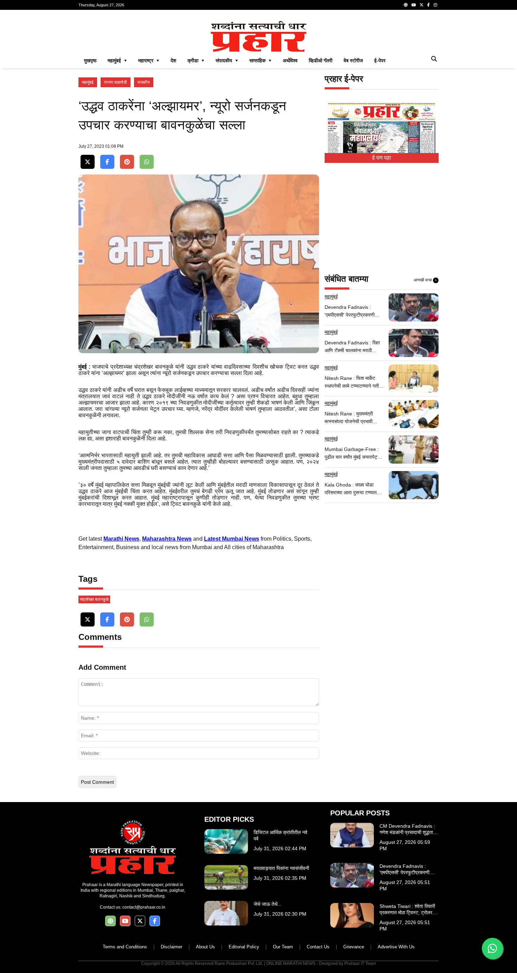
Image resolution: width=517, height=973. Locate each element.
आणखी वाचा (425, 280)
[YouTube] (413, 5)
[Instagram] (435, 5)
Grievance (353, 946)
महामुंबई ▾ (117, 60)
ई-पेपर (379, 60)
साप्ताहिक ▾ (260, 60)
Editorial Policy (244, 946)
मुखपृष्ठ (90, 60)
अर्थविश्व (290, 60)
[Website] (406, 5)
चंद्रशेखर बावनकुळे (94, 599)
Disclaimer (171, 946)
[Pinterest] (127, 162)
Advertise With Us (396, 946)
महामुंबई (88, 82)
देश (173, 60)
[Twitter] (421, 5)
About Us (205, 946)
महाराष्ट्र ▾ (148, 60)
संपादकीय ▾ (227, 60)
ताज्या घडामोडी (115, 82)
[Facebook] (428, 5)
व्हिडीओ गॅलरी (320, 60)
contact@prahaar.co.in (143, 907)
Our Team (283, 946)
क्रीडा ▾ (195, 60)
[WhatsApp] (147, 162)
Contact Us (318, 946)
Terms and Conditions (125, 946)
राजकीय (144, 82)
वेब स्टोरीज (353, 60)
